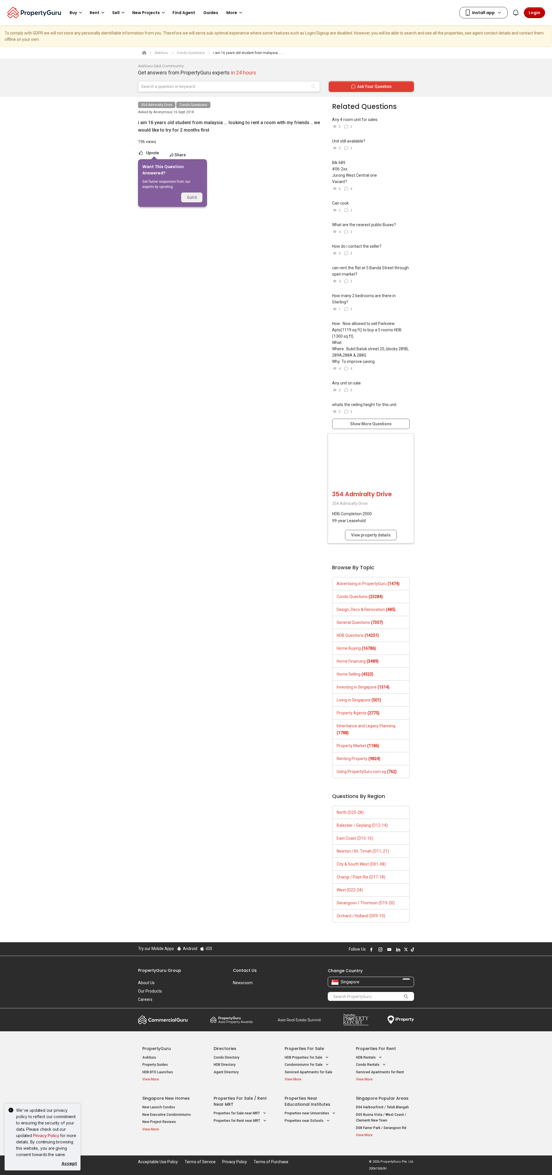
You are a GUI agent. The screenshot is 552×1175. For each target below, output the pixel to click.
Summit (299, 1019)
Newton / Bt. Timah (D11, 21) (363, 851)
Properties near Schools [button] (304, 1121)
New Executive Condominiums (166, 1115)
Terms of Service (200, 1161)
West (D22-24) (350, 890)
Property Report (356, 1020)
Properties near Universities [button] (307, 1113)
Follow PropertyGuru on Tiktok (411, 949)
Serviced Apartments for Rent (380, 1072)
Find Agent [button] (183, 13)
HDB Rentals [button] (366, 1057)
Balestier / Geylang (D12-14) (362, 825)
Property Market (358, 745)
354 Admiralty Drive (156, 105)
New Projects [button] (146, 13)
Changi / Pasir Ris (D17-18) (361, 877)
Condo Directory (226, 1057)
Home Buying (356, 648)
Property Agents (358, 713)
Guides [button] (210, 13)
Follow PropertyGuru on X (405, 949)
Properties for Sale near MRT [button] (237, 1113)
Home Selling (355, 674)
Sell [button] (116, 13)
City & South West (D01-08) (361, 864)
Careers (145, 999)
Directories (225, 1048)
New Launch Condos (158, 1107)
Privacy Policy (46, 1135)
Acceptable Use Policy (158, 1161)
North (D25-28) (350, 812)
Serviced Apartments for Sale (308, 1072)
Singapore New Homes (166, 1098)
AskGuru (149, 1057)
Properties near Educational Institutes (307, 1101)
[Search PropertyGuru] (406, 996)
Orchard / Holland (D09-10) (361, 916)
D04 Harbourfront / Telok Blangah (382, 1107)
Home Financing (358, 661)
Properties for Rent (376, 1048)
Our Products (150, 991)
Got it (192, 197)
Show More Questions (371, 424)
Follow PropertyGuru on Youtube (388, 949)
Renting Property (358, 758)
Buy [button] (73, 13)
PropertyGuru (156, 1048)
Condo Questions (193, 105)
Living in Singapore (359, 700)
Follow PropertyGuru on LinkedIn (397, 949)
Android (189, 948)
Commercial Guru (163, 1020)
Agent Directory (226, 1072)
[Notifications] (516, 12)
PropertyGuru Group (159, 970)
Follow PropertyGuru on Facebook (370, 949)
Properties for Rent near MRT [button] (237, 1121)
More (231, 13)
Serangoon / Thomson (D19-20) (366, 903)
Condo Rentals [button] (368, 1065)
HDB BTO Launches (157, 1072)
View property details (371, 535)
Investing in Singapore (363, 687)
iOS (208, 948)
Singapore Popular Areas (382, 1098)
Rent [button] (94, 13)
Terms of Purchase (271, 1161)
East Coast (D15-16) (355, 838)
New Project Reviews (159, 1122)
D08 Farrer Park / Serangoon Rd (381, 1128)
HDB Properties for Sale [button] (304, 1057)
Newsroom (243, 982)
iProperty (401, 1020)
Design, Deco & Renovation (366, 609)
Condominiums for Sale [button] (304, 1065)
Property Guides (155, 1065)
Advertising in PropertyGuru (368, 583)
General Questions (360, 622)
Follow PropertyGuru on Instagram (379, 949)
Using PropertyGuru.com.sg (367, 771)
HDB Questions (358, 635)
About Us (146, 982)
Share (180, 155)
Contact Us (245, 970)
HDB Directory (224, 1065)
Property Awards (231, 1019)
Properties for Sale (304, 1048)
